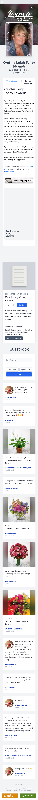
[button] (19, 441)
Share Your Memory (14, 338)
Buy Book (22, 305)
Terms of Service (25, 790)
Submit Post (19, 374)
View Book (10, 305)
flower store (9, 172)
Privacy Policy (13, 790)
